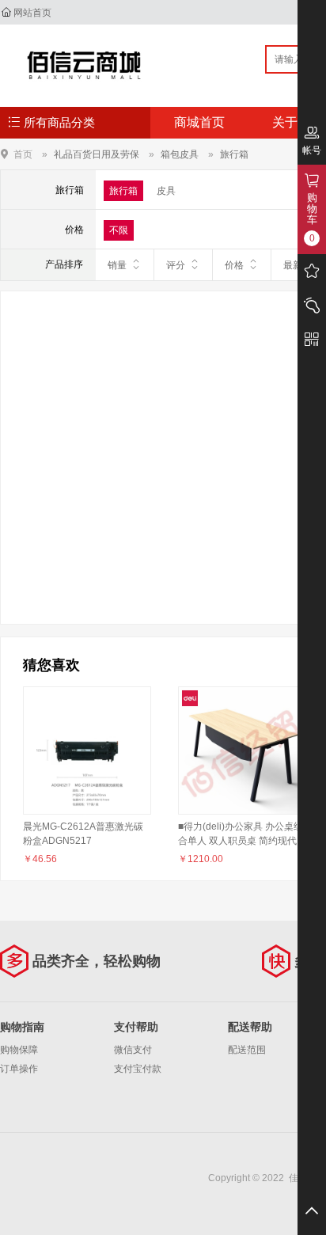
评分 (175, 265)
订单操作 (19, 1068)
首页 (22, 154)
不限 (118, 230)
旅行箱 (234, 154)
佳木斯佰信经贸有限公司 (84, 65)
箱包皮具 (180, 154)
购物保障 (19, 1049)
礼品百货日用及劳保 (96, 154)
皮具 (166, 190)
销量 (117, 265)
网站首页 (32, 12)
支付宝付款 (137, 1068)
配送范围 (247, 1049)
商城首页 (199, 122)
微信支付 (133, 1049)
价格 (234, 265)
